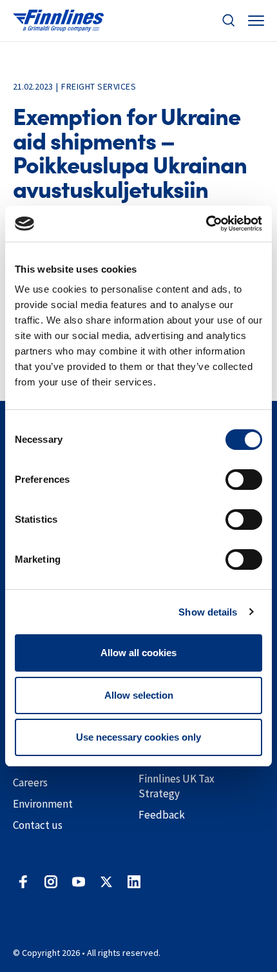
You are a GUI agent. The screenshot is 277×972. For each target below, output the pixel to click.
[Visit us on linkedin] (134, 881)
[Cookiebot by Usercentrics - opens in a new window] (205, 223)
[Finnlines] (58, 21)
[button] (229, 20)
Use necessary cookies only (138, 737)
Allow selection (138, 695)
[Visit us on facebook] (23, 881)
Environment (43, 804)
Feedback (161, 815)
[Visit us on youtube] (78, 881)
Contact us (37, 825)
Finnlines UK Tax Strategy (176, 786)
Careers (30, 782)
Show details (207, 612)
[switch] (243, 479)
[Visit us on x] (106, 881)
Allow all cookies (138, 652)
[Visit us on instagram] (51, 881)
